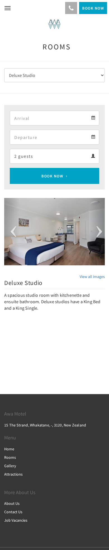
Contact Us (13, 511)
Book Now (52, 176)
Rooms (10, 457)
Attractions (13, 474)
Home (9, 448)
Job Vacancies (15, 520)
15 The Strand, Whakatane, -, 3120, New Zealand (45, 425)
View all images (92, 276)
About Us (12, 503)
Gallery (10, 465)
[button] (11, 231)
